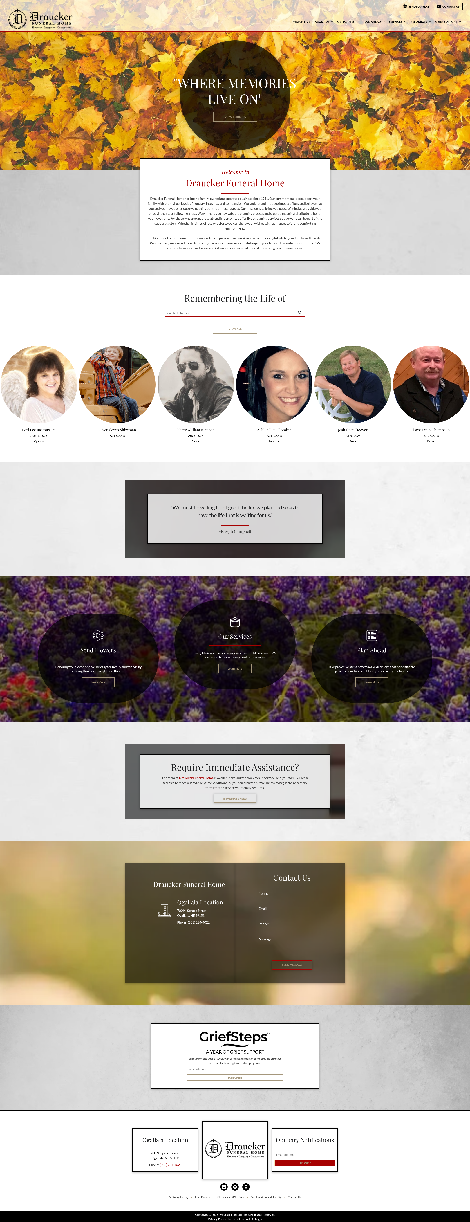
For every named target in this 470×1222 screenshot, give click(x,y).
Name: (263, 893)
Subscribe (305, 1163)
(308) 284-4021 (199, 922)
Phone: (264, 924)
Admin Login (254, 1219)
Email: (263, 908)
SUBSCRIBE (235, 1077)
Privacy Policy (217, 1219)
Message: (265, 939)
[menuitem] (302, 22)
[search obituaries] (301, 313)
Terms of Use (236, 1219)
